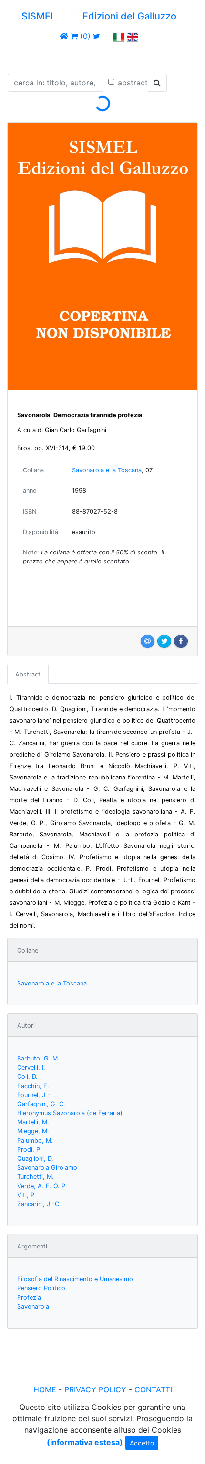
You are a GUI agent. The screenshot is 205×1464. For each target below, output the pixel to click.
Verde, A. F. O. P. (42, 1186)
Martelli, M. (33, 1122)
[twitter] (96, 36)
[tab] (28, 674)
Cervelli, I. (31, 1067)
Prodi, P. (29, 1149)
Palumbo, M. (35, 1140)
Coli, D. (27, 1076)
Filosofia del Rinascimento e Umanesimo (75, 1279)
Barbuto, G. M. (38, 1058)
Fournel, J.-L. (36, 1094)
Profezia (29, 1297)
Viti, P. (26, 1195)
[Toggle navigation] (21, 56)
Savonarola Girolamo (47, 1167)
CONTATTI (153, 1389)
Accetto (142, 1443)
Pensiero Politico (41, 1288)
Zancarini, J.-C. (39, 1204)
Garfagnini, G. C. (41, 1103)
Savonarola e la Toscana (107, 470)
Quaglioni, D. (35, 1158)
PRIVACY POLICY (95, 1389)
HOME (44, 1389)
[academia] (106, 36)
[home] (64, 36)
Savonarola (33, 1306)
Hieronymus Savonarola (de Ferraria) (70, 1113)
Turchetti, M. (35, 1176)
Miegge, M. (33, 1131)
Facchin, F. (33, 1085)
